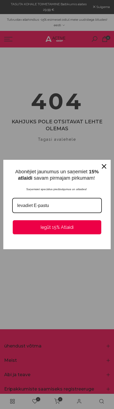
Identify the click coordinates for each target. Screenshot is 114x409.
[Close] (104, 166)
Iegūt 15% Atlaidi (57, 227)
